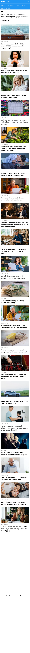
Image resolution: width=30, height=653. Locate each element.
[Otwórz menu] (27, 1)
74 (20, 596)
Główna (3, 5)
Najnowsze (10, 5)
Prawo (17, 5)
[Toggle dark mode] (24, 1)
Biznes (23, 5)
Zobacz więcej (5, 20)
